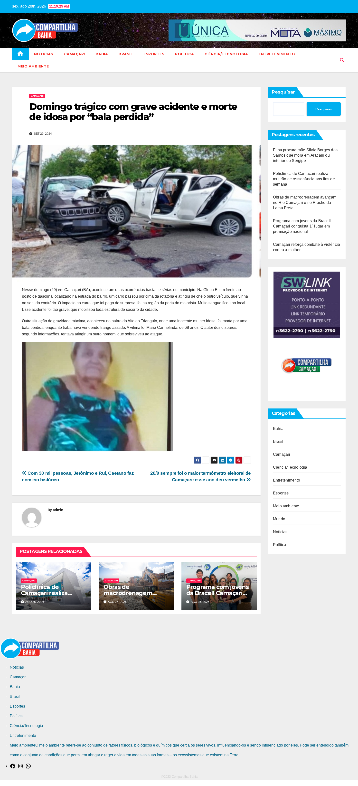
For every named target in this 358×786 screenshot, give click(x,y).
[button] (342, 60)
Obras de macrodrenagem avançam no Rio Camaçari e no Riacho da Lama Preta (304, 202)
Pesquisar (283, 92)
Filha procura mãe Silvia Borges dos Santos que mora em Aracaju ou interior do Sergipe (305, 155)
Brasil (126, 54)
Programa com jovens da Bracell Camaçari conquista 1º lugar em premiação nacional (302, 226)
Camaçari (74, 54)
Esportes (153, 54)
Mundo (279, 519)
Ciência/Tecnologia (226, 54)
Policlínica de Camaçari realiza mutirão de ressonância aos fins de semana (304, 178)
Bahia (102, 54)
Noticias (43, 54)
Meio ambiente (33, 66)
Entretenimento (277, 54)
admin (58, 510)
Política (184, 54)
